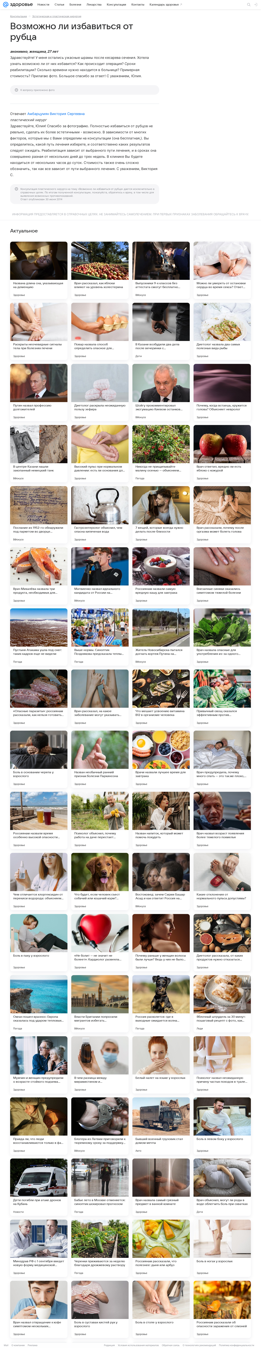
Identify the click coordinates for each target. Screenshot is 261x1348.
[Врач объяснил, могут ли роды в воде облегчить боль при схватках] (222, 1187)
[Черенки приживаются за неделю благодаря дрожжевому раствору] (100, 1248)
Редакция (109, 1345)
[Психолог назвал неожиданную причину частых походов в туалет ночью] (222, 1065)
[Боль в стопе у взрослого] (161, 1309)
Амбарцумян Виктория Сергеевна (56, 114)
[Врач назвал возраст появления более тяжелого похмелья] (222, 820)
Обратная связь (171, 1345)
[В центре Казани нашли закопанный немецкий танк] (38, 453)
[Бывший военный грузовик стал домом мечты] (161, 1126)
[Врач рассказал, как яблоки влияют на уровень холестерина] (100, 270)
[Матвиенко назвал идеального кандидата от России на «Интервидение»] (100, 576)
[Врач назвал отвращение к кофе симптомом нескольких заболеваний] (38, 1309)
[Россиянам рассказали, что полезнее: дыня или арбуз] (161, 1248)
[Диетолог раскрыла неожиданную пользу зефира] (100, 392)
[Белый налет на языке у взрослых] (161, 1065)
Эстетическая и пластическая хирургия (56, 16)
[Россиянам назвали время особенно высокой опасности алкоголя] (38, 820)
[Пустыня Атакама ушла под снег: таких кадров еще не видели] (38, 637)
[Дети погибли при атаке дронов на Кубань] (38, 1187)
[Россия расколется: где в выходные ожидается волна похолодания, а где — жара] (161, 1003)
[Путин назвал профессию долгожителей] (38, 392)
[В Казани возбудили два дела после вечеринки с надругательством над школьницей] (161, 331)
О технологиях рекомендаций (199, 1345)
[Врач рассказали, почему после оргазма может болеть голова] (222, 514)
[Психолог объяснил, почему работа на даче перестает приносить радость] (100, 820)
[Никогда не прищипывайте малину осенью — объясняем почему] (161, 453)
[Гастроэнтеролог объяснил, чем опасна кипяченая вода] (100, 514)
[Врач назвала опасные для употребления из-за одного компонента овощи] (222, 637)
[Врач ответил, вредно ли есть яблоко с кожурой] (222, 453)
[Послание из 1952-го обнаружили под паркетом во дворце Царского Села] (38, 514)
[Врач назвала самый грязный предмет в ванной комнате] (161, 1187)
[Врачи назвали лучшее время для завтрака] (161, 759)
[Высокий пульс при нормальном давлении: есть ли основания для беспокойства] (100, 453)
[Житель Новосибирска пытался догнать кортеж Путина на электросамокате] (161, 637)
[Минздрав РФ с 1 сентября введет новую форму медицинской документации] (38, 1248)
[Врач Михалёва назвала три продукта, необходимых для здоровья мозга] (38, 576)
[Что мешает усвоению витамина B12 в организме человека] (161, 698)
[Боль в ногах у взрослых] (222, 1248)
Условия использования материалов (138, 1345)
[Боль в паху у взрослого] (38, 942)
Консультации (18, 16)
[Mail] (5, 4)
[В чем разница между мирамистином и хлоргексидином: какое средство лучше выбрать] (100, 1065)
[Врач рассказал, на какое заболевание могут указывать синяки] (100, 698)
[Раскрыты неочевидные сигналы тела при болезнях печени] (38, 331)
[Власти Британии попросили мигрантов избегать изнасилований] (100, 1003)
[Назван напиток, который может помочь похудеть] (161, 820)
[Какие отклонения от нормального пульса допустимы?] (222, 881)
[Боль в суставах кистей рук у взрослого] (100, 1309)
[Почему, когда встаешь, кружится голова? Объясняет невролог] (222, 392)
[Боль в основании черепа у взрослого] (38, 759)
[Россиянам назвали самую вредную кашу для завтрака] (161, 576)
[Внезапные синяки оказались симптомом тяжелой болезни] (222, 576)
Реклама (32, 1345)
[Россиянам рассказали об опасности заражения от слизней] (222, 1309)
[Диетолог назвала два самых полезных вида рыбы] (222, 331)
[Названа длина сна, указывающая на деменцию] (38, 270)
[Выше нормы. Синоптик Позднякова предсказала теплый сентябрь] (100, 637)
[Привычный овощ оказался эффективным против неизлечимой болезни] (222, 698)
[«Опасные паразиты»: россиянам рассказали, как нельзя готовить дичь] (38, 698)
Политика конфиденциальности (236, 1345)
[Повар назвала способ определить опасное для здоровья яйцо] (100, 331)
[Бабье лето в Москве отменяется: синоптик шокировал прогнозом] (100, 1187)
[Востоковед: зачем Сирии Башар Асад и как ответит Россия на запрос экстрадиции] (161, 881)
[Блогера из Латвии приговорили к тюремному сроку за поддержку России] (100, 1126)
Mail (6, 1345)
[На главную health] (20, 4)
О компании (18, 1345)
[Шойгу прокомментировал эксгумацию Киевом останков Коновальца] (161, 392)
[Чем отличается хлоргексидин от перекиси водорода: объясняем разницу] (38, 881)
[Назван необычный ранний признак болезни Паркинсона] (100, 759)
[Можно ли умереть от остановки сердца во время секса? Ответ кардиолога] (222, 270)
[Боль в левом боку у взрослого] (222, 1126)
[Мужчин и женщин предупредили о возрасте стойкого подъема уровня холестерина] (38, 1065)
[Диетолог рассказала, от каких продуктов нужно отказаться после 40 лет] (222, 942)
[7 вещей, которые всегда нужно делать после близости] (161, 514)
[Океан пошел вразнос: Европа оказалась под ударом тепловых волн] (38, 1003)
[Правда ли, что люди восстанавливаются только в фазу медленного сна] (38, 1126)
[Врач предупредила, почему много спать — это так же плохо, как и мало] (222, 759)
